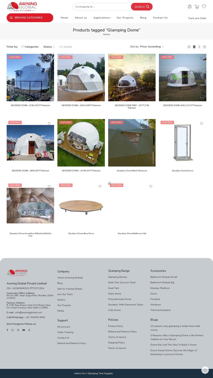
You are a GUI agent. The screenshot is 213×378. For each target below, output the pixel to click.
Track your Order (197, 18)
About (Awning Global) (70, 277)
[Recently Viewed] (205, 370)
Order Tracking (65, 332)
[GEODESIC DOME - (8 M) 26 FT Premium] (30, 143)
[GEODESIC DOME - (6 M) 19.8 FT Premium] (81, 77)
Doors (153, 293)
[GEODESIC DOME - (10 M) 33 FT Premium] (81, 143)
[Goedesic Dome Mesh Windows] (132, 143)
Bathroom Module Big (162, 282)
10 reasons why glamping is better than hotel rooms (175, 328)
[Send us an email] (12, 330)
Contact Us (160, 17)
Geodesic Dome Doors (182, 170)
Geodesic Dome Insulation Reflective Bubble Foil (30, 234)
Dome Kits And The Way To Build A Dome (173, 344)
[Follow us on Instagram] (18, 330)
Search (140, 6)
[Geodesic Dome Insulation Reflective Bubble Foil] (30, 205)
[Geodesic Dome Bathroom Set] (132, 205)
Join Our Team (65, 294)
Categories (31, 47)
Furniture (155, 299)
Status (47, 47)
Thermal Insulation (160, 310)
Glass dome (114, 293)
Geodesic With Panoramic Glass (125, 304)
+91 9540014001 (35, 317)
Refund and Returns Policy (71, 343)
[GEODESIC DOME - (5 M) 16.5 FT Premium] (30, 77)
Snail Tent (113, 288)
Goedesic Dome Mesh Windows (132, 170)
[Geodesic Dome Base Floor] (81, 205)
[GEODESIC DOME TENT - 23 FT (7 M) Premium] (132, 77)
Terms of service (117, 337)
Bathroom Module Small (163, 277)
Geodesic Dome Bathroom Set (132, 233)
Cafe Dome (114, 310)
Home (64, 17)
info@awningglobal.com (28, 312)
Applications (102, 17)
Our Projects (125, 17)
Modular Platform (160, 288)
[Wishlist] (49, 58)
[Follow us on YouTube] (23, 330)
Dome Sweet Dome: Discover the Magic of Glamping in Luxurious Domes (173, 352)
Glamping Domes (117, 277)
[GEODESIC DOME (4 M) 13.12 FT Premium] (182, 77)
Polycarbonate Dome (119, 299)
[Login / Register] (189, 6)
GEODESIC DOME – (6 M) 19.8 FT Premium (81, 105)
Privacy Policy (115, 326)
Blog (143, 17)
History (61, 299)
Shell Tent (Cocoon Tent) (121, 282)
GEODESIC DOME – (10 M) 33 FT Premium (81, 170)
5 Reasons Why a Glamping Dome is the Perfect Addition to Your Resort (176, 337)
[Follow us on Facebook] (7, 330)
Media (60, 310)
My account (63, 326)
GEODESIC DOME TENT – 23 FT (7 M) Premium (132, 106)
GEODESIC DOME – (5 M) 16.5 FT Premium (30, 105)
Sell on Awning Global (69, 288)
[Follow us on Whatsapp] (29, 330)
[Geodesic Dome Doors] (182, 143)
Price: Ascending (150, 46)
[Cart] (197, 6)
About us (81, 17)
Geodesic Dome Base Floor (81, 233)
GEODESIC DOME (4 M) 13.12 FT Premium (182, 105)
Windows (155, 304)
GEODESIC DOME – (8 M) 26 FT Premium (30, 170)
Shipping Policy (116, 342)
